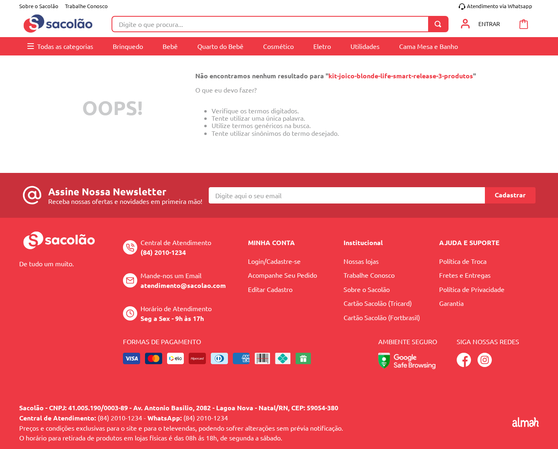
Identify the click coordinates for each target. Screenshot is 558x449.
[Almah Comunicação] (525, 424)
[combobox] (280, 24)
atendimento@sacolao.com (183, 285)
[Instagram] (485, 364)
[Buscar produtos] (439, 24)
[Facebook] (464, 364)
